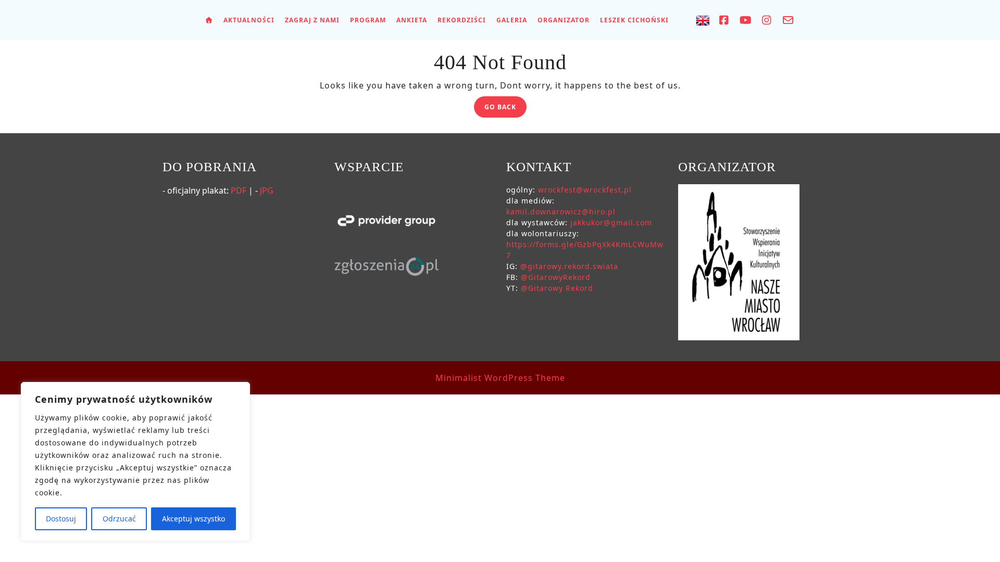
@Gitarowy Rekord (557, 288)
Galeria (511, 20)
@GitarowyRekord (556, 277)
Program (368, 20)
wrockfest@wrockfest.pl (585, 190)
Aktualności (248, 20)
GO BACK (505, 108)
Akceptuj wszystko (193, 518)
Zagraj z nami (312, 20)
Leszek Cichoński (634, 20)
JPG (266, 190)
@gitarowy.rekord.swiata (569, 266)
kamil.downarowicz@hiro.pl (561, 211)
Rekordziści (462, 20)
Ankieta (411, 20)
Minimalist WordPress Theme (500, 378)
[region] (135, 461)
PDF (238, 190)
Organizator (564, 20)
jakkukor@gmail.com (611, 222)
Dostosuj (61, 518)
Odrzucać (119, 518)
